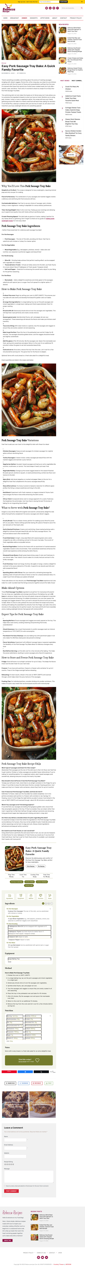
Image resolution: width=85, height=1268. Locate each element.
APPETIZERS (44, 18)
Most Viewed (64, 80)
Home (5, 18)
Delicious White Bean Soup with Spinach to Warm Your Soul (74, 29)
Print (50, 1083)
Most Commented (77, 80)
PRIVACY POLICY (76, 18)
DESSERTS (34, 18)
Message (7, 1169)
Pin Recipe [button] (41, 866)
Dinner (24, 18)
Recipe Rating (8, 1162)
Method (31, 898)
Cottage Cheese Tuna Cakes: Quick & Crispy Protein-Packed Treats (73, 110)
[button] (50, 909)
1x (43, 903)
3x (48, 903)
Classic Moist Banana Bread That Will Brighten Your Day (72, 121)
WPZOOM (68, 1264)
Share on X (11, 1083)
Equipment (21, 898)
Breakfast (14, 18)
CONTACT (63, 18)
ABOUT (54, 18)
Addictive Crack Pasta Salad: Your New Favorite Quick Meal (73, 98)
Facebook (25, 1083)
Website (6, 1153)
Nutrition (40, 898)
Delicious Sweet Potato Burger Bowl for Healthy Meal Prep (75, 69)
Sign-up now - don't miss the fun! (27, 1)
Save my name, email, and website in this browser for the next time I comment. (27, 1186)
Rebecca (23, 73)
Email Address (8, 1145)
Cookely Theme (59, 1264)
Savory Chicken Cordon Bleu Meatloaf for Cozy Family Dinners (73, 133)
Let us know (22, 1061)
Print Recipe (30, 866)
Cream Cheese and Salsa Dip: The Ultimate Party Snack (75, 59)
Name (6, 1136)
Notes (50, 898)
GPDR (60, 1253)
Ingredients (9, 898)
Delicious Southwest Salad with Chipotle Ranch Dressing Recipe (75, 49)
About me (7, 1240)
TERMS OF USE (41, 1253)
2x (46, 903)
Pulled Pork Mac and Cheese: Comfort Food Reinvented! (75, 39)
